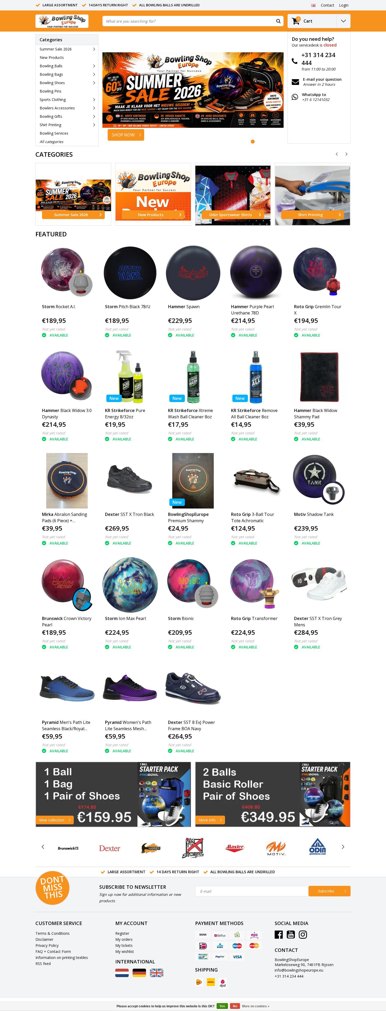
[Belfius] (220, 935)
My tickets (124, 945)
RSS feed (43, 963)
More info (207, 819)
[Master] (234, 848)
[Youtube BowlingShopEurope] (291, 936)
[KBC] (220, 946)
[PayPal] (220, 956)
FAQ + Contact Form (53, 951)
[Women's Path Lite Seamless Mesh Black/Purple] (130, 689)
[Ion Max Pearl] (130, 585)
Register (122, 933)
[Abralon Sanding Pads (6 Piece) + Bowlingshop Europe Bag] (67, 481)
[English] (313, 5)
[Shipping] (199, 982)
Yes (222, 1006)
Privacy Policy (47, 945)
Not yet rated (53, 329)
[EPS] (254, 935)
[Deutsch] (139, 975)
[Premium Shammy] (193, 481)
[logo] (61, 21)
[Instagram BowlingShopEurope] (303, 936)
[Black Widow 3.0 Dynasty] (67, 377)
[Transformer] (256, 585)
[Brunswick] (68, 848)
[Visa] (237, 956)
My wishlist (124, 951)
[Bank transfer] (203, 935)
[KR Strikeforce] (192, 848)
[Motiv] (276, 848)
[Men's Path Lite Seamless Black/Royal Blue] (67, 689)
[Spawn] (193, 273)
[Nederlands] (122, 975)
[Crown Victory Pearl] (67, 585)
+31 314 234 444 (289, 976)
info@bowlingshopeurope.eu (299, 970)
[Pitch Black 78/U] (130, 273)
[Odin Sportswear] (317, 848)
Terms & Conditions (52, 933)
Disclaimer (44, 939)
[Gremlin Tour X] (319, 273)
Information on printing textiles (61, 957)
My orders (124, 939)
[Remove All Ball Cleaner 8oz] (256, 377)
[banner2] (273, 794)
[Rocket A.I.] (67, 273)
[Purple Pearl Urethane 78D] (256, 273)
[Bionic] (193, 585)
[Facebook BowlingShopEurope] (279, 936)
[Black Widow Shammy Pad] (319, 377)
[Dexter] (109, 848)
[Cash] (237, 935)
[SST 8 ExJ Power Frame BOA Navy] (193, 689)
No (235, 1006)
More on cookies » (255, 1006)
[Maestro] (237, 946)
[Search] (278, 21)
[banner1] (113, 794)
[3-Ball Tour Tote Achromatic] (256, 481)
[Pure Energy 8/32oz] (130, 377)
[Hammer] (151, 848)
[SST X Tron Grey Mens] (319, 585)
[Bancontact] (203, 956)
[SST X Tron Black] (130, 481)
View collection (51, 819)
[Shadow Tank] (319, 481)
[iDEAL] (203, 946)
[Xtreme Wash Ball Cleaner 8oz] (193, 377)
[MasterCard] (254, 946)
